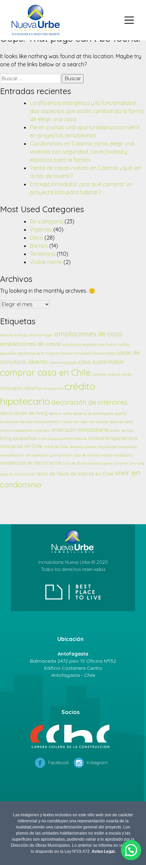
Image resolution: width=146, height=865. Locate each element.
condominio (53, 388)
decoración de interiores (89, 402)
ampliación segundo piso (83, 344)
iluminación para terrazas (111, 421)
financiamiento (47, 421)
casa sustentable (101, 361)
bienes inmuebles (75, 353)
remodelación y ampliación (48, 455)
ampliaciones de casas (30, 343)
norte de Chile (56, 446)
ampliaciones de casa (88, 334)
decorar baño (60, 413)
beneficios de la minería (38, 353)
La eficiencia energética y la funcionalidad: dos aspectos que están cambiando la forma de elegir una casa (87, 111)
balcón (112, 344)
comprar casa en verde (112, 374)
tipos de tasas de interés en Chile (75, 473)
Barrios (39, 245)
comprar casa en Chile (45, 372)
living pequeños (18, 438)
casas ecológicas (63, 362)
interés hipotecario (16, 430)
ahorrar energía (14, 335)
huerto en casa (74, 421)
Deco (36, 237)
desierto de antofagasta (93, 413)
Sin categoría (46, 221)
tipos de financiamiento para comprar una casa (103, 463)
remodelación (12, 455)
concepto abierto (20, 388)
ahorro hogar (41, 335)
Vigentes (41, 229)
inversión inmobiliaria (80, 429)
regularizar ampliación (118, 446)
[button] (131, 850)
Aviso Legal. (103, 851)
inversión (42, 430)
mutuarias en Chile (21, 446)
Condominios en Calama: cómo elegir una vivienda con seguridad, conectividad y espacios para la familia (82, 151)
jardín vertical (122, 430)
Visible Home (46, 262)
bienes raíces (103, 353)
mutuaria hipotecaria (112, 438)
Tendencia (42, 253)
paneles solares (83, 446)
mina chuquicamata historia (62, 438)
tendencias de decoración (30, 463)
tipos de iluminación (17, 474)
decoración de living (24, 413)
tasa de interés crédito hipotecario (103, 455)
